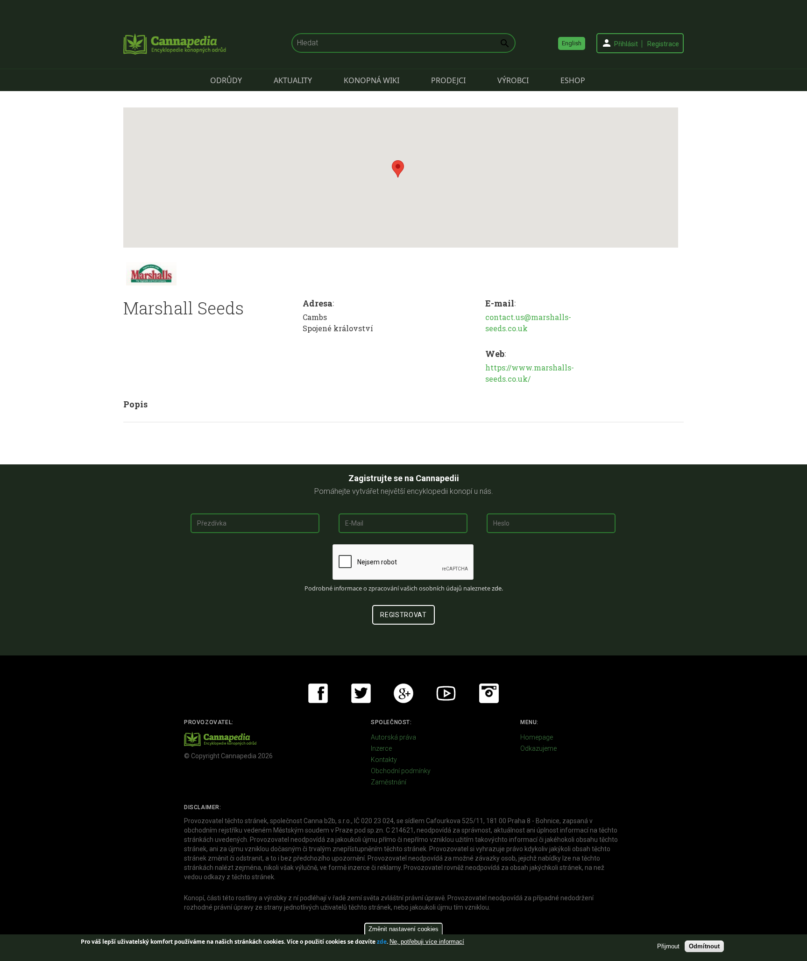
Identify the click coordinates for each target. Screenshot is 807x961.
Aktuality (293, 80)
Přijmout (668, 946)
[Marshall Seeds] (151, 273)
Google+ (403, 693)
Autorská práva (393, 737)
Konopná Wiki (371, 80)
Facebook (318, 693)
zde (382, 942)
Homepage (536, 737)
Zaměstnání (388, 782)
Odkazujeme (538, 748)
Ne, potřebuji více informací (426, 941)
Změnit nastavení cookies (403, 929)
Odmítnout (704, 946)
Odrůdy (226, 80)
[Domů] (174, 44)
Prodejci (448, 80)
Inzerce (381, 748)
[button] (398, 169)
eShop (572, 80)
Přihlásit (626, 44)
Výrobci (513, 80)
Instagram (489, 693)
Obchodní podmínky (401, 771)
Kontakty (384, 759)
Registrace (663, 44)
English (571, 43)
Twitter (361, 693)
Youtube (446, 693)
